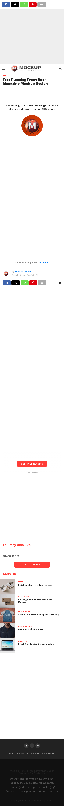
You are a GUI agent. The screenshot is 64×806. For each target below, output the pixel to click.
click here (43, 262)
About (12, 754)
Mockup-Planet (23, 271)
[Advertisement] (32, 32)
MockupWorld (48, 754)
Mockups (35, 754)
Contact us (22, 754)
